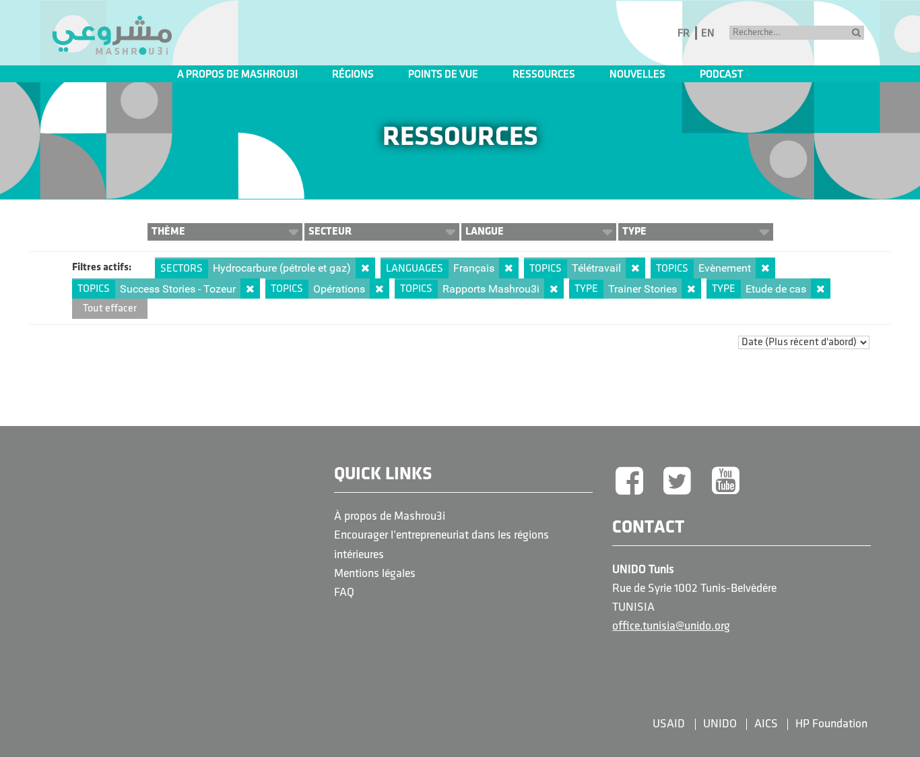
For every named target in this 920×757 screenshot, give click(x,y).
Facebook (629, 482)
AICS (766, 724)
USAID (669, 724)
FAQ (344, 593)
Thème (168, 231)
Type (634, 231)
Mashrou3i (112, 35)
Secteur (330, 231)
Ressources (544, 74)
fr (684, 33)
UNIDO (720, 724)
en (708, 33)
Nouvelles (637, 74)
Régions (353, 74)
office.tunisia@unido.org (671, 626)
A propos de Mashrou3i (237, 74)
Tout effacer (110, 308)
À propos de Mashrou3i (389, 516)
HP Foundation (831, 724)
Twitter (677, 482)
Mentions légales (375, 574)
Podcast (721, 74)
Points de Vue (443, 74)
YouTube (726, 482)
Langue (484, 231)
